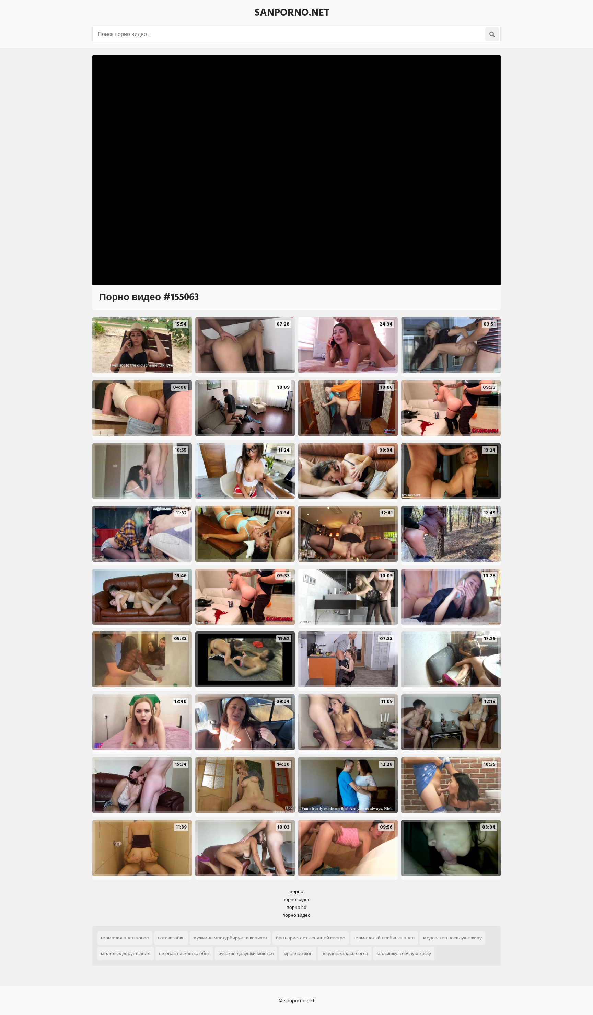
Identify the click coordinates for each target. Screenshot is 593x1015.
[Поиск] (492, 34)
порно (296, 892)
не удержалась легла (344, 953)
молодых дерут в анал (125, 953)
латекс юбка (171, 938)
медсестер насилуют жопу (452, 938)
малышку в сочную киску (404, 953)
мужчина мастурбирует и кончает (230, 938)
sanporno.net (292, 12)
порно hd (296, 907)
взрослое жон (297, 953)
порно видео (296, 899)
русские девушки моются (246, 953)
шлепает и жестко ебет (184, 953)
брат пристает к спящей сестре (310, 938)
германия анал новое (125, 938)
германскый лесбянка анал (384, 938)
